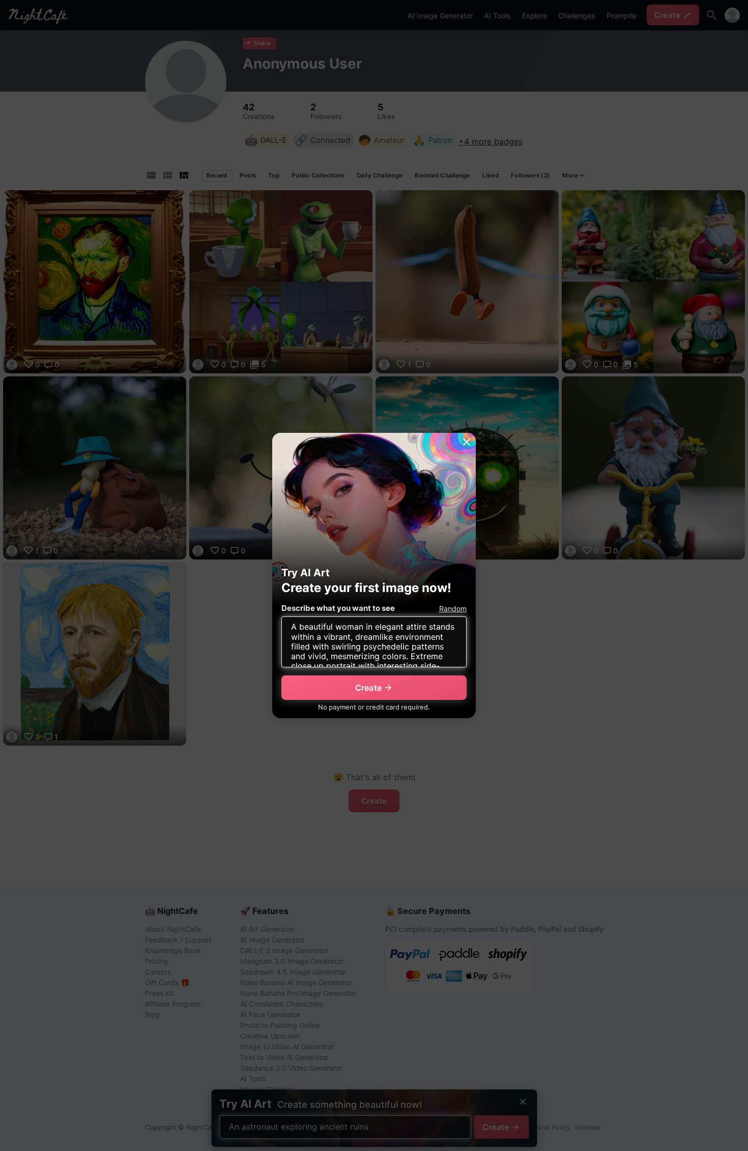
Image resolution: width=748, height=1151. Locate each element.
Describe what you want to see (338, 608)
